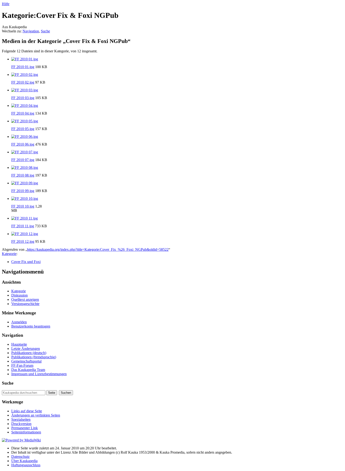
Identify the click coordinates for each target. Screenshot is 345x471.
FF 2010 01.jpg (22, 67)
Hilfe (5, 4)
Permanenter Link (24, 428)
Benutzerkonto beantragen (30, 326)
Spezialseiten (21, 419)
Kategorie (9, 254)
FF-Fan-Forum (22, 365)
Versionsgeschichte (25, 304)
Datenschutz (20, 457)
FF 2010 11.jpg (22, 226)
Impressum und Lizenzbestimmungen (39, 374)
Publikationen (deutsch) (28, 353)
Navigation (31, 31)
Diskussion (19, 295)
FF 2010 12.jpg (22, 241)
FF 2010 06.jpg (22, 144)
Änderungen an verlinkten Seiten (35, 415)
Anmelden (19, 322)
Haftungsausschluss (25, 465)
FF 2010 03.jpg (22, 98)
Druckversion (21, 424)
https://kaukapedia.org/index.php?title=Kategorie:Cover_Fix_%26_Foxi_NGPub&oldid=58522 (98, 249)
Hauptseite (19, 344)
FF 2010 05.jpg (22, 129)
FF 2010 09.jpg (22, 191)
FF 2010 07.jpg (22, 160)
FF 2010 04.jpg (22, 113)
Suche (45, 31)
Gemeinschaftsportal (26, 361)
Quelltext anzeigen (25, 299)
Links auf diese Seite (26, 411)
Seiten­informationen (26, 432)
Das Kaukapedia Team (28, 370)
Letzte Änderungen (25, 349)
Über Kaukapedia (24, 461)
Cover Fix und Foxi (26, 262)
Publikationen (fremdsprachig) (33, 357)
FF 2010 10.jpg (22, 206)
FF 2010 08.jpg (22, 175)
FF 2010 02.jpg (22, 82)
